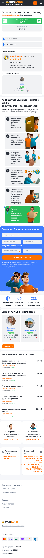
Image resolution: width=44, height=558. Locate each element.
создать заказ (11, 440)
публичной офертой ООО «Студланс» (13, 264)
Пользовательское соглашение (13, 526)
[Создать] (35, 3)
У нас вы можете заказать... (15, 4)
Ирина (21, 84)
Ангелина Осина (30, 330)
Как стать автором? (10, 493)
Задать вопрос (8, 504)
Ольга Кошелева (16, 56)
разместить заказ (22, 257)
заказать (8, 346)
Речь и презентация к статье (10, 457)
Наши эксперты (8, 489)
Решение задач (26, 15)
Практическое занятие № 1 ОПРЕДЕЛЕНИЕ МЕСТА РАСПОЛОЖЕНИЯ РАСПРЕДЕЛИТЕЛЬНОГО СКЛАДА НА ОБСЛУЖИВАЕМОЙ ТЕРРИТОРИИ (31, 463)
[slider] (16, 59)
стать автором (33, 440)
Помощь (5, 500)
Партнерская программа (12, 485)
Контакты (6, 508)
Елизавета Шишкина (11, 329)
